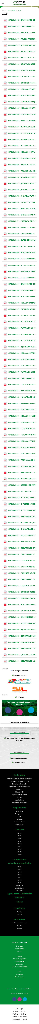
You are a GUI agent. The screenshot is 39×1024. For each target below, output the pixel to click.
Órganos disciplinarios (19, 795)
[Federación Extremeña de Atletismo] (19, 3)
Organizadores (19, 822)
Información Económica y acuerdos (19, 779)
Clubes (19, 797)
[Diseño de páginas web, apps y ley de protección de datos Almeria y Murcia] (29, 758)
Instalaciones (19, 800)
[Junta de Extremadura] (17, 743)
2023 (19, 841)
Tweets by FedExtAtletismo (19, 722)
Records (19, 914)
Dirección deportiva (19, 959)
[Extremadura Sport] (19, 675)
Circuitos (19, 891)
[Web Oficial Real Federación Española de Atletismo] (19, 739)
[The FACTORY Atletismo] (19, 681)
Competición (19, 814)
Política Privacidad (19, 1011)
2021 (19, 846)
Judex (19, 816)
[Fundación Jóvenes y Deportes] (22, 743)
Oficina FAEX (19, 792)
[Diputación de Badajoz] (18, 748)
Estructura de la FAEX (19, 784)
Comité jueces (19, 961)
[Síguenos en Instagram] (19, 712)
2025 (19, 836)
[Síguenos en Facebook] (8, 710)
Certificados (19, 949)
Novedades (19, 964)
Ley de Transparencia (19, 967)
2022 (19, 844)
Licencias (19, 811)
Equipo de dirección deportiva (19, 787)
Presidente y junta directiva (19, 781)
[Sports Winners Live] (19, 689)
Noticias (19, 928)
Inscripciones (19, 888)
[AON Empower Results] (19, 671)
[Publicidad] (19, 697)
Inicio (4, 10)
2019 (19, 852)
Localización (19, 977)
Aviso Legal (19, 1009)
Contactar (19, 974)
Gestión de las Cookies (19, 1017)
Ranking (19, 912)
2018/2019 (19, 885)
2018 (19, 854)
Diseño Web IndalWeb (19, 1019)
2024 (19, 838)
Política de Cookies (19, 1014)
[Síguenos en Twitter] (31, 710)
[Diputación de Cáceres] (21, 748)
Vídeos (19, 926)
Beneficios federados (19, 803)
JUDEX (19, 956)
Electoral (20, 819)
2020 (19, 849)
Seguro (19, 951)
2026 (19, 833)
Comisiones (19, 789)
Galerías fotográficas (19, 923)
